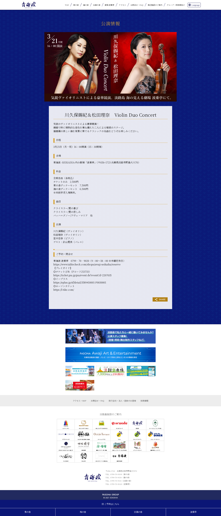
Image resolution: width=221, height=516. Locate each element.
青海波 (28, 5)
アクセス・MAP (79, 400)
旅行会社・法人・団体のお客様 (122, 400)
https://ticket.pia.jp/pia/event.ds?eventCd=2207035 (82, 275)
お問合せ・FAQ (136, 5)
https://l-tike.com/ (63, 289)
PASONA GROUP (110, 494)
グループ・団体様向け (176, 5)
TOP (67, 5)
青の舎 (76, 5)
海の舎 (86, 5)
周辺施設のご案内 (155, 5)
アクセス (122, 5)
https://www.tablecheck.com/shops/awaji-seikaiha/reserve (87, 264)
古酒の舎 (96, 5)
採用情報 (144, 400)
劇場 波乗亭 (109, 5)
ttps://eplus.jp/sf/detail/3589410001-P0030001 (80, 282)
